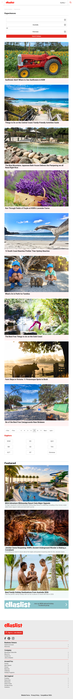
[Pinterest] (10, 639)
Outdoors (7, 687)
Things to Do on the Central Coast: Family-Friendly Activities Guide (32, 123)
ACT (8, 452)
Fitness (6, 667)
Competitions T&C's (46, 695)
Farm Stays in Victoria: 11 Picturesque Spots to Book (26, 379)
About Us (7, 654)
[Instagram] (13, 639)
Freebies (6, 678)
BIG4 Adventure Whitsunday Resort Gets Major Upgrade (27, 503)
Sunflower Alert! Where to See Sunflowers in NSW (25, 80)
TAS (52, 447)
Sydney (62, 3)
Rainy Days (7, 680)
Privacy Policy (35, 695)
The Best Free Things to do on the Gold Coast (23, 337)
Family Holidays (8, 9)
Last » (51, 430)
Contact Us (7, 656)
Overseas (52, 452)
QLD (52, 441)
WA (9, 447)
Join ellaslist (18, 633)
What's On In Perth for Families (17, 294)
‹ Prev (13, 430)
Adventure (7, 682)
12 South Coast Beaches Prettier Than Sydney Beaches (27, 251)
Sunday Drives (8, 685)
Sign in (10, 633)
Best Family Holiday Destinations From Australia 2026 (26, 592)
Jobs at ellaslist (8, 657)
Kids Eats (7, 669)
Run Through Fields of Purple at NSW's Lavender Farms (27, 208)
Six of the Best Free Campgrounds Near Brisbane (25, 422)
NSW (8, 441)
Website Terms (25, 695)
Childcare (7, 670)
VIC (30, 441)
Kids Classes (7, 665)
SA (30, 447)
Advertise (7, 646)
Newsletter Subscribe (10, 652)
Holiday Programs (9, 672)
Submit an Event (9, 644)
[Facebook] (6, 639)
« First (7, 430)
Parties (6, 663)
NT (30, 452)
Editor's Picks (8, 683)
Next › (45, 430)
